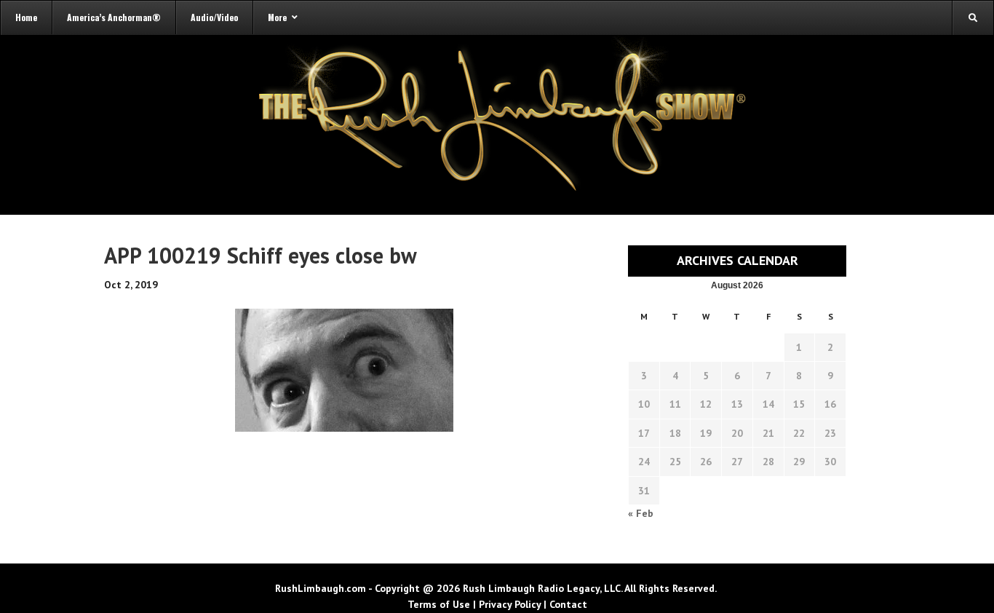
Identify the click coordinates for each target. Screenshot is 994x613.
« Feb (640, 513)
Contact (568, 604)
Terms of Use (438, 604)
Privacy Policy (510, 604)
